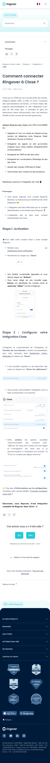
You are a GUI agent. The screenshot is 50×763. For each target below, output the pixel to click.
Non (31, 535)
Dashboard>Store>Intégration (19, 251)
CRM (4, 67)
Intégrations (37, 64)
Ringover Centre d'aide (11, 64)
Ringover (26, 64)
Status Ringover (16, 604)
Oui (19, 535)
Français (8, 720)
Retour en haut (9, 584)
